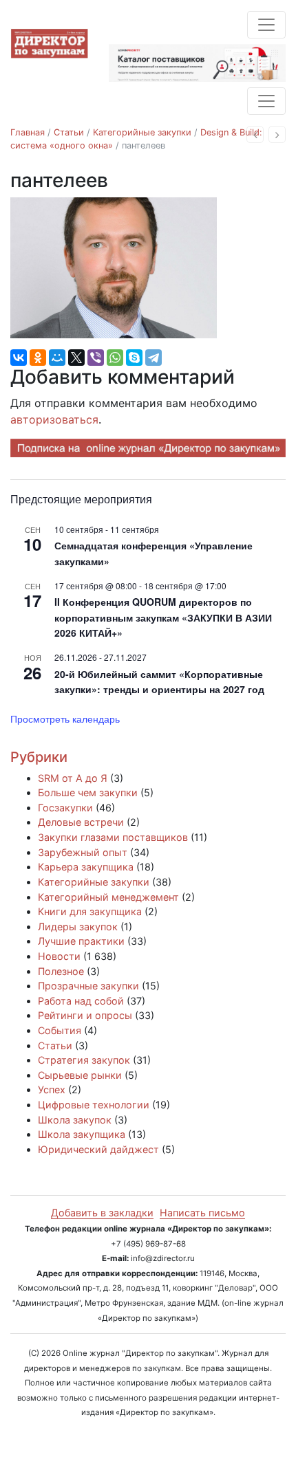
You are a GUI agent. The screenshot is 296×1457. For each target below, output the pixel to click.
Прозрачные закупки (88, 986)
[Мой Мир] (57, 357)
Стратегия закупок (84, 1060)
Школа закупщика (81, 1134)
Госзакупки (65, 807)
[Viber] (95, 357)
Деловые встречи (81, 822)
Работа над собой (81, 1001)
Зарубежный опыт (82, 852)
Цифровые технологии (93, 1104)
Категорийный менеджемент (108, 897)
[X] (76, 357)
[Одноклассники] (38, 357)
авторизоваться (54, 419)
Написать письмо (202, 1212)
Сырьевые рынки (80, 1075)
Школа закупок (75, 1120)
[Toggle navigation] (266, 25)
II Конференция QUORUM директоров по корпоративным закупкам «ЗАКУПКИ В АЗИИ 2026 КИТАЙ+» (163, 617)
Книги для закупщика (90, 911)
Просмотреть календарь (65, 718)
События (59, 1030)
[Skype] (134, 357)
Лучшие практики (81, 941)
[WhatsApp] (115, 357)
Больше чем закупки (88, 792)
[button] (255, 134)
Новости (59, 956)
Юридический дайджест (98, 1149)
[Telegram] (153, 357)
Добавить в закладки (102, 1212)
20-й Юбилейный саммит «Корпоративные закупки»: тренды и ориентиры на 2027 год (159, 682)
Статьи (69, 132)
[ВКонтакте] (18, 357)
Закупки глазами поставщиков (113, 837)
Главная (27, 132)
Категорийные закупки (142, 132)
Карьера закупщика (86, 867)
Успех (51, 1089)
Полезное (61, 971)
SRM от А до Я (72, 778)
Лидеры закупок (78, 926)
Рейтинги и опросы (85, 1015)
